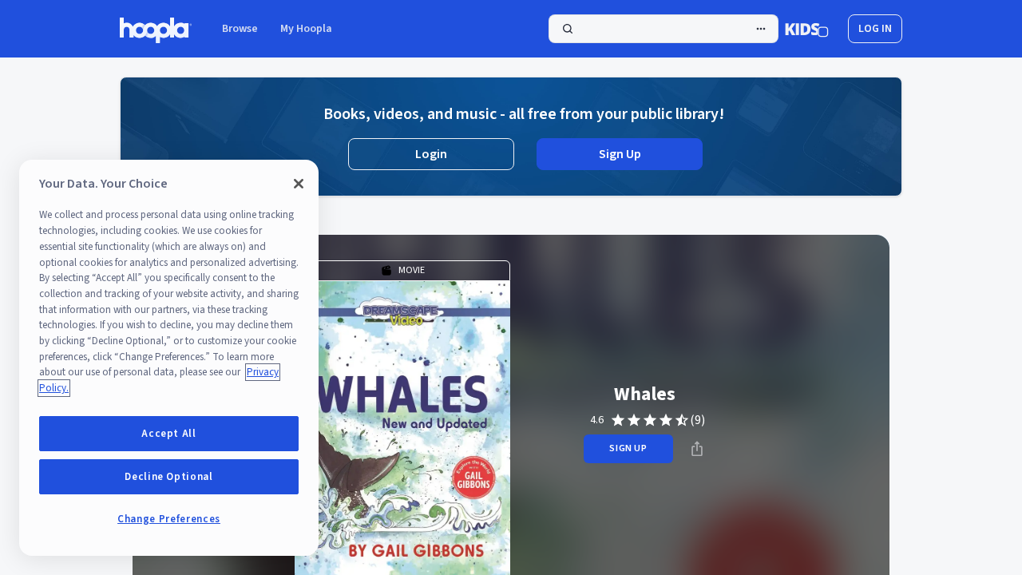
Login (431, 154)
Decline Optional (169, 477)
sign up (628, 448)
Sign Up (620, 154)
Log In (875, 29)
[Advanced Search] (760, 29)
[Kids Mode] (806, 29)
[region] (169, 358)
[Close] (298, 183)
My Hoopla (306, 29)
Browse (240, 29)
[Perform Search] (663, 28)
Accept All (168, 433)
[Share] (697, 449)
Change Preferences (168, 519)
